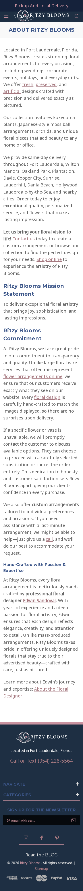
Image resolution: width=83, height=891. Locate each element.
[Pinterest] (57, 838)
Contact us (23, 238)
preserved (46, 84)
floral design (47, 397)
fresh (27, 84)
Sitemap (41, 868)
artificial (12, 91)
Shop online (49, 259)
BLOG (51, 855)
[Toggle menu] (6, 16)
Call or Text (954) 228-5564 (41, 760)
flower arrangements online (32, 376)
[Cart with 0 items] (76, 16)
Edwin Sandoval (39, 600)
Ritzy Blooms (30, 862)
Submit (73, 820)
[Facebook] (41, 838)
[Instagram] (26, 838)
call (49, 539)
